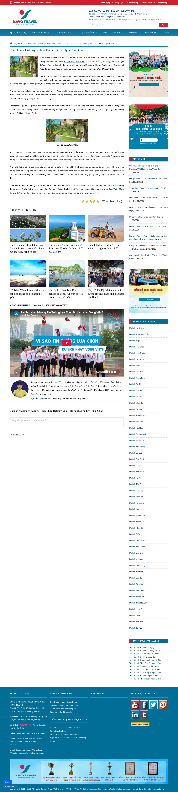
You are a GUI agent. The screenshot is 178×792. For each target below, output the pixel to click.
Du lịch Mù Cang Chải (139, 334)
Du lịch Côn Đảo (136, 553)
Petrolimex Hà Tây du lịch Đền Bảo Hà (146, 217)
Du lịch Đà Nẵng (136, 440)
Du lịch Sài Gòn (136, 497)
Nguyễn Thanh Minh (40, 398)
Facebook (9, 786)
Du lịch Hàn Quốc (137, 546)
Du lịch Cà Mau (136, 584)
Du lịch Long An (136, 609)
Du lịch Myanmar (136, 559)
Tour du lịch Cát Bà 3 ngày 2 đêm (144, 654)
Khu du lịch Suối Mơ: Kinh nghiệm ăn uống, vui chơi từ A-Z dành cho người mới (66, 294)
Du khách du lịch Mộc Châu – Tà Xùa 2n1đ (148, 226)
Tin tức (116, 33)
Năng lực (119, 3)
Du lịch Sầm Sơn (136, 403)
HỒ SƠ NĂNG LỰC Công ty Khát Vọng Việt (107, 17)
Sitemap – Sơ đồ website (61, 712)
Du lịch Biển (134, 534)
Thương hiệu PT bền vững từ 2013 (103, 20)
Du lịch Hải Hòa (136, 428)
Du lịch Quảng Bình (137, 434)
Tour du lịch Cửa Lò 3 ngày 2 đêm (144, 666)
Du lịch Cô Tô (135, 384)
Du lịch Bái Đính (136, 571)
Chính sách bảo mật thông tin (63, 709)
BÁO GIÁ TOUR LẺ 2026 (99, 11)
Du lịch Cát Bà (135, 390)
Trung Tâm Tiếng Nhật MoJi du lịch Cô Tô (147, 188)
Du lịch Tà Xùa (135, 628)
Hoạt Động (105, 3)
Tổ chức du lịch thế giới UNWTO (64, 734)
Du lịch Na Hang (136, 359)
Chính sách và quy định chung (63, 702)
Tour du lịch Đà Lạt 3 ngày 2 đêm (144, 675)
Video (105, 33)
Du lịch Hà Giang (136, 328)
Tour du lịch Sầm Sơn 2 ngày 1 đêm (145, 663)
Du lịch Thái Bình (136, 597)
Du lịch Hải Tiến (136, 422)
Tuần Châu (66, 44)
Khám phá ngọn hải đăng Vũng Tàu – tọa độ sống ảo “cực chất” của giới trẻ (66, 248)
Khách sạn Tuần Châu (46, 44)
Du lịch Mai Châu (136, 347)
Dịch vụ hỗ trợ (88, 33)
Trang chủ (16, 44)
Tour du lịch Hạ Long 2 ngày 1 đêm (144, 650)
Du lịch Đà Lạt (135, 453)
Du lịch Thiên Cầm (137, 415)
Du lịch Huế (134, 509)
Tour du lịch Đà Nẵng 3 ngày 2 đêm (144, 669)
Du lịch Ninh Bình (136, 590)
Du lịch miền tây (136, 490)
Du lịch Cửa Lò (135, 409)
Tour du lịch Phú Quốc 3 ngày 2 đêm (145, 679)
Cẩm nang (132, 33)
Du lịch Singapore (137, 515)
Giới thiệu (22, 33)
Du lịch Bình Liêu (136, 365)
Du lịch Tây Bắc (136, 484)
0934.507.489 (30, 741)
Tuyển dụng (162, 3)
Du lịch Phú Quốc (137, 459)
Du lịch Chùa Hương (138, 540)
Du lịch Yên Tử (135, 578)
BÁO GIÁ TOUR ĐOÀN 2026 (123, 11)
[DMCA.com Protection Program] (140, 724)
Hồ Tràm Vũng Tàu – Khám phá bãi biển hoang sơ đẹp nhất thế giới (27, 294)
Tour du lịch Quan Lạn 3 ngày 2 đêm (145, 660)
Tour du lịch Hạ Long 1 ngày (141, 647)
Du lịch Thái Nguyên (138, 603)
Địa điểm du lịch (31, 44)
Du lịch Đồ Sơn (136, 397)
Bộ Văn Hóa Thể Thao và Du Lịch (65, 728)
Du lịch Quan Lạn (137, 378)
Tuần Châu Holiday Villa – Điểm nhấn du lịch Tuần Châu (96, 44)
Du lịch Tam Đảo (136, 472)
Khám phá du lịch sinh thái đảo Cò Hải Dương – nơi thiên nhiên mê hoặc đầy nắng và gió (27, 248)
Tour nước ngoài (65, 33)
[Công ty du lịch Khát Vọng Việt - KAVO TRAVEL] (23, 17)
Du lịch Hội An (135, 615)
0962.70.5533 (16, 741)
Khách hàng (132, 3)
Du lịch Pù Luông (136, 503)
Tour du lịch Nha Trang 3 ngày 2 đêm (145, 672)
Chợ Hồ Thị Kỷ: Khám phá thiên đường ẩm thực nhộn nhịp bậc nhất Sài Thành (106, 294)
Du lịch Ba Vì (135, 465)
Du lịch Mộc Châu (137, 353)
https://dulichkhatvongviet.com (31, 753)
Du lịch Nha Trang (137, 447)
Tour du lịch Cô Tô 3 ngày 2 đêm (143, 657)
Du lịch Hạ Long (136, 372)
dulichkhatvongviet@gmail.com (29, 750)
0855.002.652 (16, 745)
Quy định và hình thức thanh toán (65, 705)
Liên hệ (165, 33)
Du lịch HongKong (137, 565)
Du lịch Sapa (134, 340)
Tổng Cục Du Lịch (58, 731)
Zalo (7, 782)
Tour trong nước (40, 33)
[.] (11, 32)
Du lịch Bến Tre (136, 621)
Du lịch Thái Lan (136, 522)
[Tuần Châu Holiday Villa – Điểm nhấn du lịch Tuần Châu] (24, 66)
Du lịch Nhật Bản (136, 528)
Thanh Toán (147, 3)
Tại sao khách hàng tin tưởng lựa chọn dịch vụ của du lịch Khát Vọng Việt (119, 14)
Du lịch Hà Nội (135, 478)
